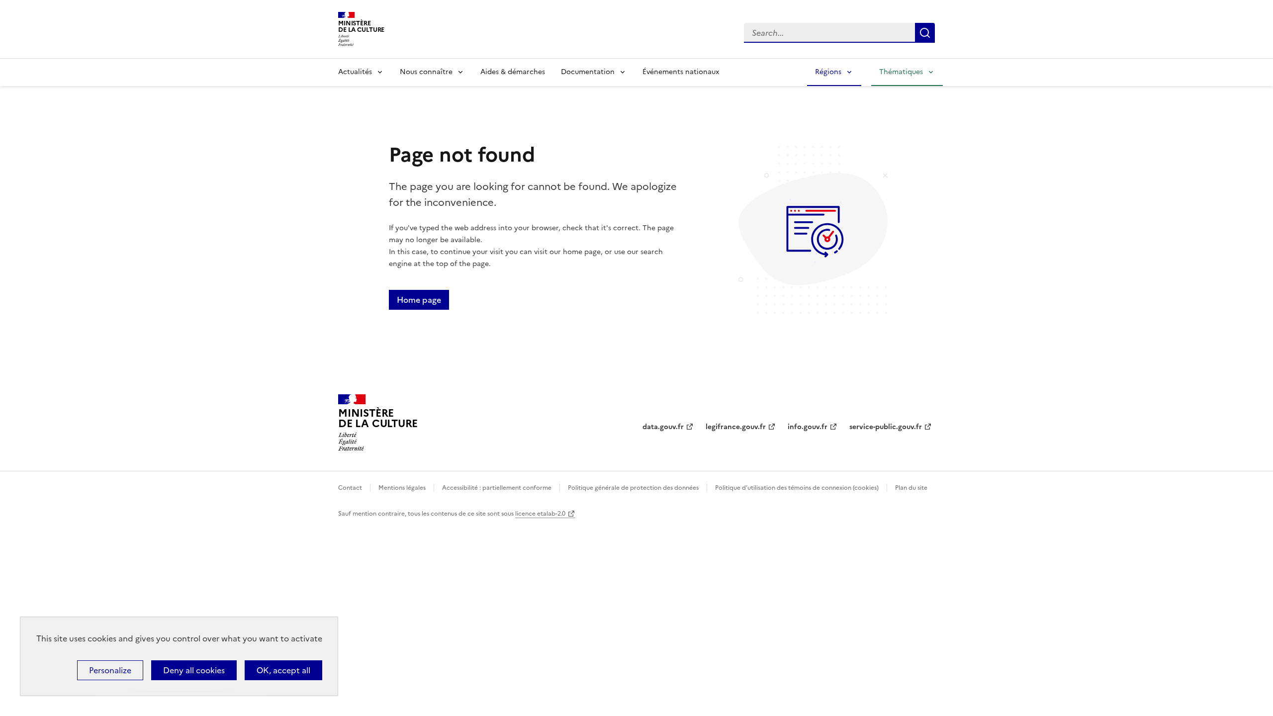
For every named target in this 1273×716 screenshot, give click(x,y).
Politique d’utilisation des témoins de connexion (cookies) (797, 487)
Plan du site (911, 487)
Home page (419, 300)
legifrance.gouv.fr (736, 427)
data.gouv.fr (663, 427)
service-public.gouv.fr (885, 427)
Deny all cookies (194, 670)
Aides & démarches (512, 72)
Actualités (355, 72)
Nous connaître (426, 72)
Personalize (110, 670)
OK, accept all (283, 670)
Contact (350, 487)
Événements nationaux (680, 72)
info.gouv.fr (807, 427)
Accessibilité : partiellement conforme (496, 487)
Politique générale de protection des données (633, 487)
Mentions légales (402, 487)
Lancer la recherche (925, 33)
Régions (828, 72)
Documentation (588, 72)
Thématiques (901, 72)
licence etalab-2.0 (540, 513)
